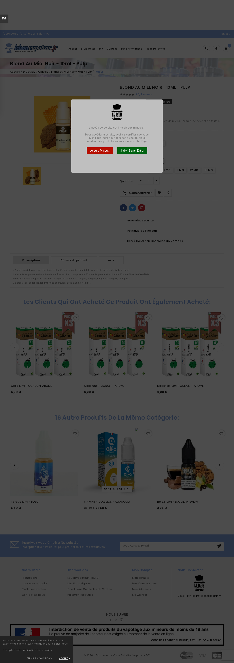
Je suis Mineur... (100, 150)
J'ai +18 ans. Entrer (132, 150)
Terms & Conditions (39, 658)
